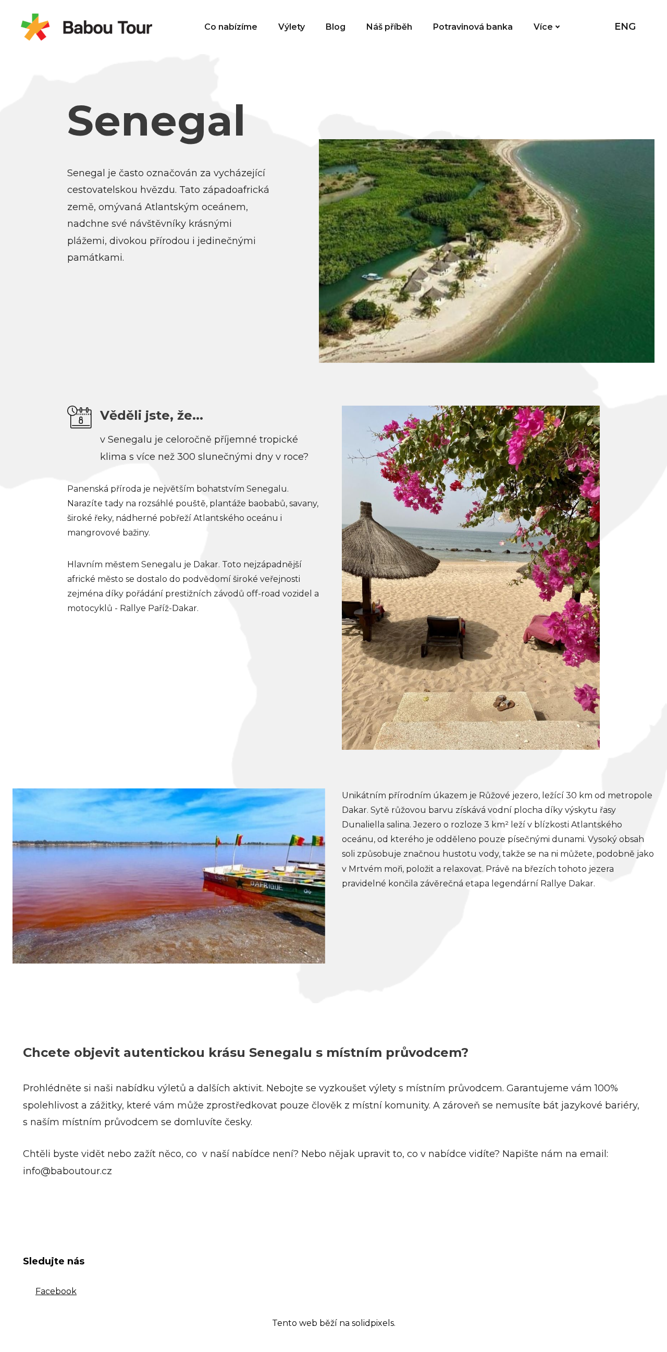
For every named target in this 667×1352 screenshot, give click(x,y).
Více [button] (543, 27)
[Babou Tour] (86, 27)
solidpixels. (374, 1323)
